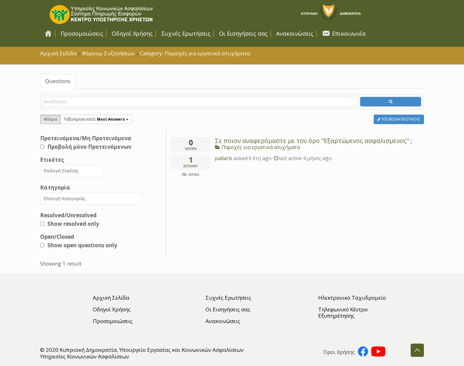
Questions (57, 81)
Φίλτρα (50, 119)
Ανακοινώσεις (222, 321)
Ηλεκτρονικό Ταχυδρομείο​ (352, 297)
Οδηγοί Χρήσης (112, 309)
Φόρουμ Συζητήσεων (108, 53)
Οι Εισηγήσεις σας (227, 309)
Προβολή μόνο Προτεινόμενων (89, 146)
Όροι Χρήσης (339, 352)
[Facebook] (363, 352)
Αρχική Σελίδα (58, 53)
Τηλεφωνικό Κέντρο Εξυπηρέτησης (343, 312)
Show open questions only (82, 245)
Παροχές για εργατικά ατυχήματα (260, 147)
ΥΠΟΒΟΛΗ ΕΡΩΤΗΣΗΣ (400, 119)
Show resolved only (73, 223)
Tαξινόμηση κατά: (94, 119)
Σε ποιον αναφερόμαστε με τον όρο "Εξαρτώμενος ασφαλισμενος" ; (313, 140)
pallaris (223, 158)
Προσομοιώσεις (113, 321)
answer (190, 162)
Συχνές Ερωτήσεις (228, 297)
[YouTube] (378, 352)
